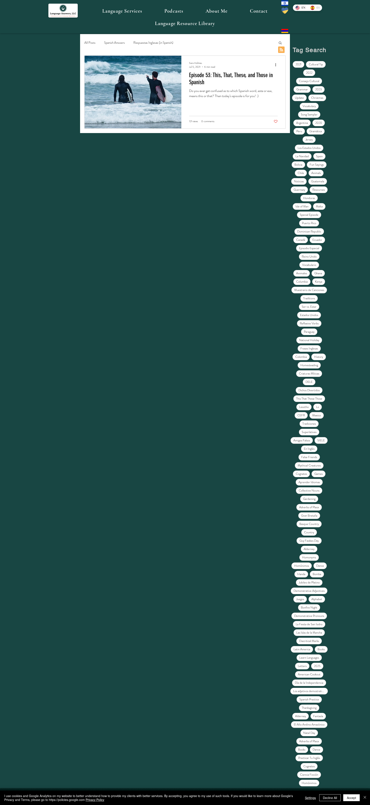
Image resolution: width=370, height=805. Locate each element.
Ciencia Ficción (309, 774)
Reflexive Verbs (309, 323)
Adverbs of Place (309, 507)
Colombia (301, 357)
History (318, 357)
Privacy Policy (95, 800)
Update (299, 98)
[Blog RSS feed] (281, 49)
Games (318, 474)
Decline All (330, 798)
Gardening (309, 499)
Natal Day (309, 733)
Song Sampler (309, 114)
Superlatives (309, 432)
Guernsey (299, 189)
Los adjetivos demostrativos (309, 691)
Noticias (299, 181)
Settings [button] (310, 798)
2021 (298, 64)
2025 (317, 666)
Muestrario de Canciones (309, 290)
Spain (319, 156)
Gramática (315, 131)
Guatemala (317, 181)
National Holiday (309, 340)
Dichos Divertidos (309, 390)
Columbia (302, 281)
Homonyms (309, 557)
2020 (318, 123)
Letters (302, 666)
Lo (317, 407)
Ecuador (317, 240)
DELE (309, 382)
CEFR (301, 415)
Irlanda (301, 574)
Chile (301, 173)
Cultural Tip (316, 64)
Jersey (309, 139)
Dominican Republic (309, 231)
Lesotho (304, 407)
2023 (318, 89)
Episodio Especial (309, 248)
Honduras (309, 198)
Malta (319, 206)
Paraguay (309, 332)
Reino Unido (309, 256)
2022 (309, 72)
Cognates (301, 474)
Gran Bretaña (309, 515)
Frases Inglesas (309, 348)
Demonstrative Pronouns (309, 616)
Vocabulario (309, 265)
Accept (351, 798)
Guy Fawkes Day (309, 540)
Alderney (309, 549)
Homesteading (309, 365)
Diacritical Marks (309, 641)
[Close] (364, 798)
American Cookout (309, 674)
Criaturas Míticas (309, 373)
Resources (318, 189)
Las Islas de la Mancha (309, 632)
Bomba (317, 574)
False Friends (309, 457)
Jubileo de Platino (309, 582)
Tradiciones (309, 423)
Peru (299, 131)
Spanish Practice (309, 699)
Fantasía (318, 716)
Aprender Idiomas (309, 482)
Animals (316, 173)
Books (321, 649)
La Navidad (302, 156)
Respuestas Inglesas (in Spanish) (153, 42)
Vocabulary (309, 106)
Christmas (317, 98)
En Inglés (309, 449)
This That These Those (309, 398)
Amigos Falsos (301, 440)
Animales (301, 273)
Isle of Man (302, 206)
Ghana (318, 273)
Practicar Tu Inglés (309, 758)
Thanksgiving (309, 708)
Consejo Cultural (309, 81)
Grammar (302, 89)
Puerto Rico (309, 223)
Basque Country (309, 524)
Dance (320, 566)
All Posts (89, 42)
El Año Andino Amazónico (309, 724)
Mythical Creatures (309, 465)
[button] (122, 11)
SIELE (321, 440)
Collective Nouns (309, 490)
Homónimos (301, 566)
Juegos (300, 599)
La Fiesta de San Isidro (309, 624)
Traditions (309, 298)
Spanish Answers (114, 42)
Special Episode (309, 215)
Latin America (302, 649)
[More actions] (277, 64)
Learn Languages (309, 657)
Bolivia (298, 164)
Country (309, 532)
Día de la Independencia (309, 683)
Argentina (302, 123)
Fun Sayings (317, 164)
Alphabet (316, 599)
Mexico (316, 415)
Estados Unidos (309, 315)
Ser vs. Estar (309, 306)
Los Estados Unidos (309, 148)
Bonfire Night (309, 607)
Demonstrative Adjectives (309, 591)
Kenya (318, 281)
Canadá (300, 240)
